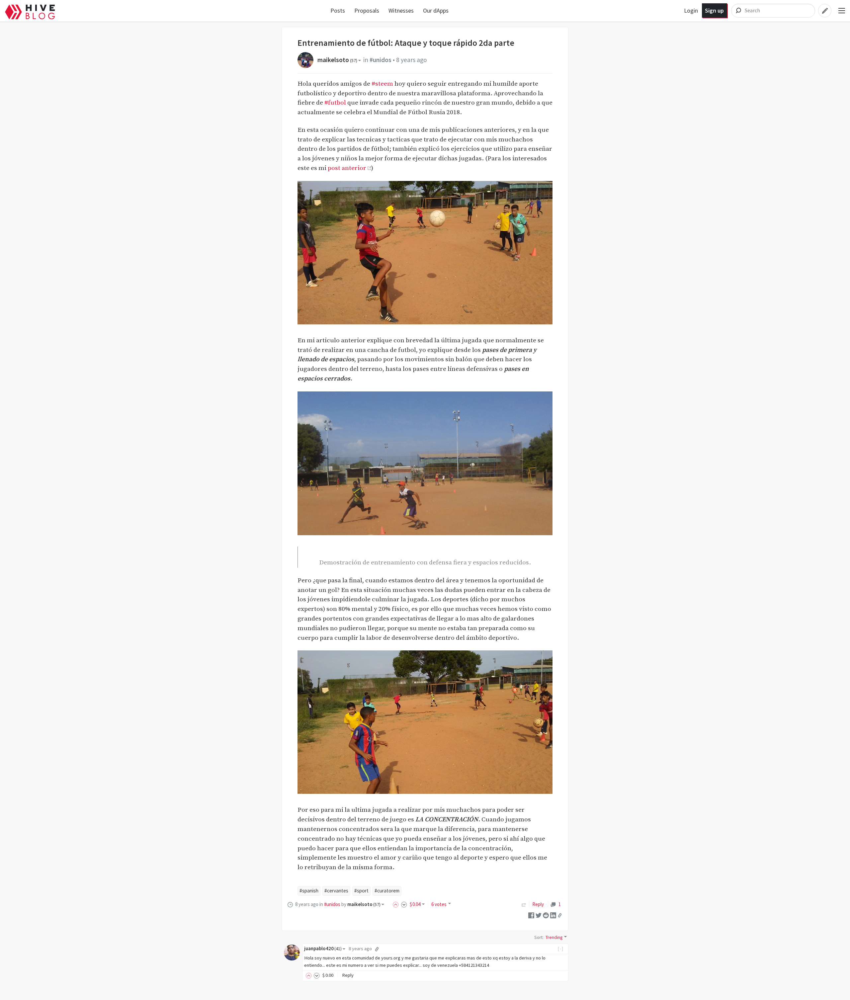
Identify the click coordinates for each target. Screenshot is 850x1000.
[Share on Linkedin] (553, 915)
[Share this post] (560, 915)
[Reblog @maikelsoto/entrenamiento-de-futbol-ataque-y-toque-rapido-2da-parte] (524, 904)
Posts (337, 10)
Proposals (366, 10)
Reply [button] (348, 975)
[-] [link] (560, 949)
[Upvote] (397, 904)
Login (691, 10)
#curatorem (387, 890)
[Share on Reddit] (546, 915)
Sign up (714, 10)
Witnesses (401, 10)
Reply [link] (538, 904)
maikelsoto (337, 60)
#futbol (335, 103)
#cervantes (336, 890)
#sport (361, 890)
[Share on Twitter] (539, 915)
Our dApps (436, 10)
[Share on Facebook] (531, 915)
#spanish (308, 890)
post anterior (347, 168)
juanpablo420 (323, 949)
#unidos (380, 60)
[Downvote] (404, 904)
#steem (382, 84)
